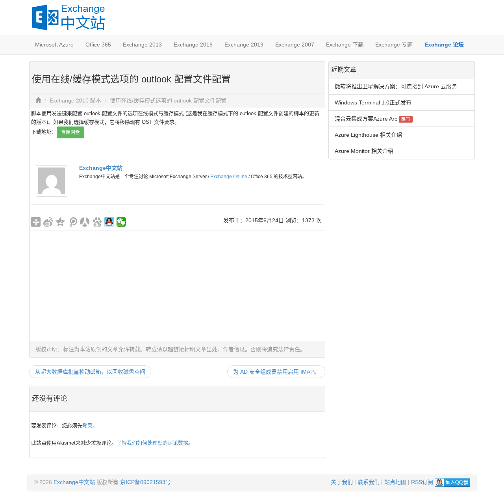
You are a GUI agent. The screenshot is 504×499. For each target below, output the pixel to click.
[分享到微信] (121, 222)
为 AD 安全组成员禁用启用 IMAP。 (276, 372)
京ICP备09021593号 (145, 482)
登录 (87, 425)
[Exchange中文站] (51, 180)
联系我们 (369, 482)
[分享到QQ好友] (109, 222)
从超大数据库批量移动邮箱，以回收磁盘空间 (90, 372)
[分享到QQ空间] (60, 222)
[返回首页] (38, 100)
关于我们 (342, 482)
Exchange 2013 (142, 44)
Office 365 (98, 44)
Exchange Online (228, 176)
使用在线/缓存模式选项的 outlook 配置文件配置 (168, 100)
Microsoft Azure (54, 44)
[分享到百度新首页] (97, 222)
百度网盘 (70, 132)
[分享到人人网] (85, 222)
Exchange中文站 (100, 168)
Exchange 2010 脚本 (75, 100)
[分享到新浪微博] (48, 222)
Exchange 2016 (193, 44)
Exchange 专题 (394, 44)
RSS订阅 (422, 482)
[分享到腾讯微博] (73, 222)
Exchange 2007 (294, 44)
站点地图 (395, 482)
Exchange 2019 (243, 44)
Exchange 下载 (344, 44)
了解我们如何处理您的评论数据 (152, 443)
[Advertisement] (177, 286)
